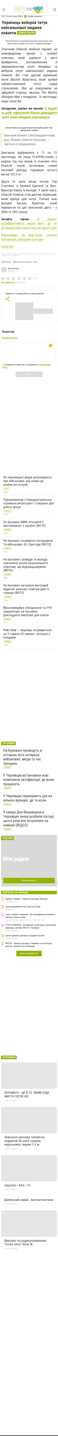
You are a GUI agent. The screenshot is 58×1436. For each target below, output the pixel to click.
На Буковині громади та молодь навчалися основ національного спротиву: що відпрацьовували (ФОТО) (25, 565)
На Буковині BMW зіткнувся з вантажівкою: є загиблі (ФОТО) (24, 524)
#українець (6, 262)
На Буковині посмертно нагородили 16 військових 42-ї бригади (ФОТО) (28, 542)
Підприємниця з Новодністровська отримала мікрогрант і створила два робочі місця (28, 503)
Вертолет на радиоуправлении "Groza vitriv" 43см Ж (25, 1242)
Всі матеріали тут (29, 880)
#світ (35, 262)
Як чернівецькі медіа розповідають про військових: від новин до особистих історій (27, 481)
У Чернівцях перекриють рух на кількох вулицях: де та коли (27, 798)
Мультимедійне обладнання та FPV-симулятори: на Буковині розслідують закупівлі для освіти (28, 611)
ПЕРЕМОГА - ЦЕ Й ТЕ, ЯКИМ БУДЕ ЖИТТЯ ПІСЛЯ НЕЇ (26, 1094)
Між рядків (16, 859)
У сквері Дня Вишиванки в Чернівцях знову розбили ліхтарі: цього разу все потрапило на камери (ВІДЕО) (29, 818)
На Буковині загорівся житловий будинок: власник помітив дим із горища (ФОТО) (26, 589)
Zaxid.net (7, 247)
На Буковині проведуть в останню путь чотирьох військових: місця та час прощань (22, 757)
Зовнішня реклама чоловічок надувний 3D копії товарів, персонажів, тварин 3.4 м (24, 1140)
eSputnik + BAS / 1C (17, 1185)
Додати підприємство (29, 953)
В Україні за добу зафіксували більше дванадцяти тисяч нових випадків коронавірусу (29, 113)
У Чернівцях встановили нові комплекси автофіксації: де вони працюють (28, 779)
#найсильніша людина (22, 262)
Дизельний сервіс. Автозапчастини (28, 1200)
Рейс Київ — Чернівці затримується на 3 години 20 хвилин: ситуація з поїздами (27, 633)
